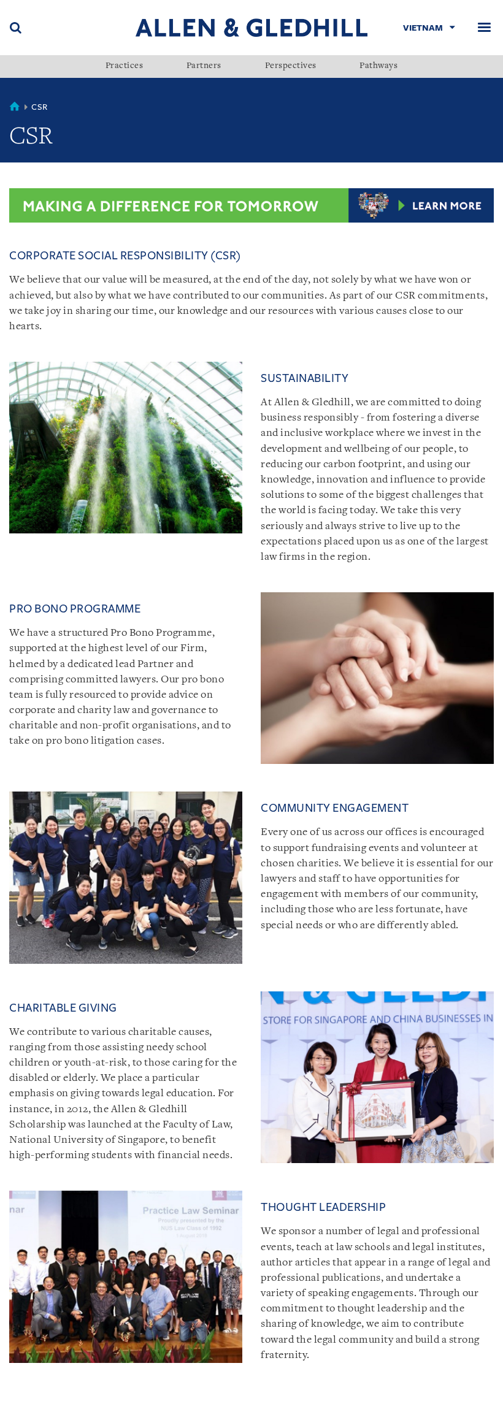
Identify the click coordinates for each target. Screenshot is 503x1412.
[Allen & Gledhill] (251, 27)
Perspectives (291, 66)
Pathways (378, 66)
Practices (125, 66)
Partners (203, 66)
